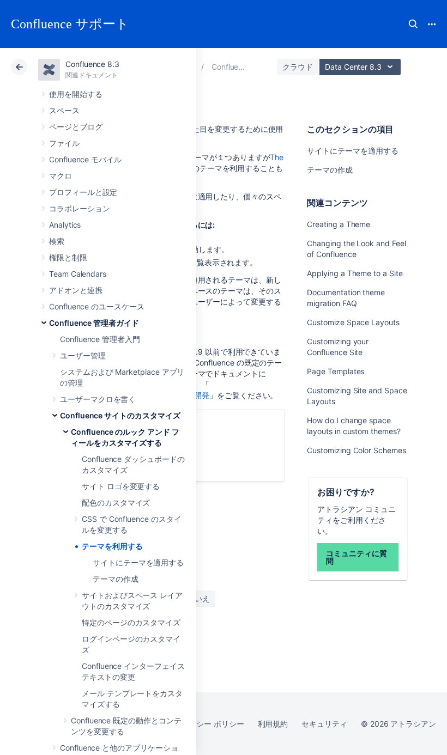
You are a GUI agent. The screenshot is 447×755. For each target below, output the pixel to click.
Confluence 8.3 (92, 64)
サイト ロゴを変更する (121, 486)
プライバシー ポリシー (205, 723)
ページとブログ (75, 126)
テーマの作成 (115, 578)
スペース (64, 110)
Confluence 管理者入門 (100, 339)
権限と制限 (68, 257)
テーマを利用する (112, 546)
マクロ (60, 175)
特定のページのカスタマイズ (131, 622)
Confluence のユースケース (96, 306)
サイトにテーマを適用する (138, 562)
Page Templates (335, 371)
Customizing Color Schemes (356, 450)
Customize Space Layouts (353, 322)
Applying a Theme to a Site (354, 273)
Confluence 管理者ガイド (94, 322)
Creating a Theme (338, 224)
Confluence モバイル (85, 159)
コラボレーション (79, 208)
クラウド (297, 66)
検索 (413, 24)
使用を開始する (75, 94)
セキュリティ (324, 723)
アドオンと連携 (75, 290)
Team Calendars (77, 273)
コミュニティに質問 (356, 557)
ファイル (64, 143)
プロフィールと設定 (83, 192)
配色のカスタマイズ (116, 502)
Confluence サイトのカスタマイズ (120, 415)
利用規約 (273, 723)
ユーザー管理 (83, 355)
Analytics (65, 224)
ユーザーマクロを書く (98, 399)
